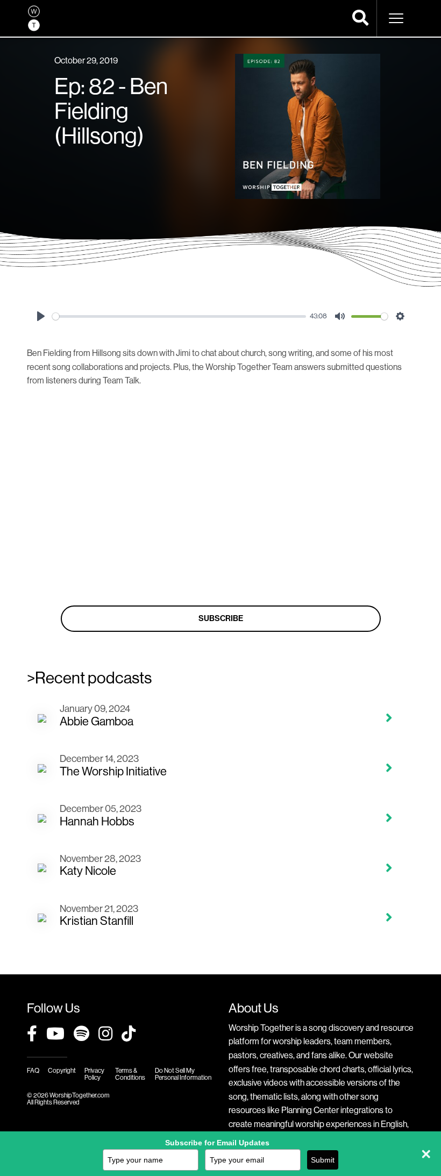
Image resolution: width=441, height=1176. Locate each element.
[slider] (179, 316)
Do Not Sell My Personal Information (183, 1074)
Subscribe (220, 618)
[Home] (34, 18)
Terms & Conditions (130, 1074)
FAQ (33, 1070)
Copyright (62, 1070)
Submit (323, 1160)
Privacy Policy (94, 1074)
